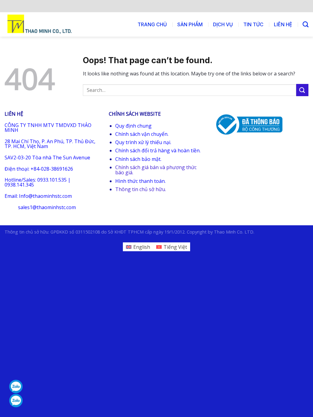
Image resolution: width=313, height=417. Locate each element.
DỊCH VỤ (223, 24)
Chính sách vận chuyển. (141, 134)
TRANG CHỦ (152, 24)
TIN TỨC (253, 24)
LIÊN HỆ (283, 24)
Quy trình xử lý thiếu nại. (143, 142)
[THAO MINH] (40, 24)
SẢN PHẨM (190, 24)
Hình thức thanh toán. (140, 181)
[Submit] (302, 90)
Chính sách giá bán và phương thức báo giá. (156, 170)
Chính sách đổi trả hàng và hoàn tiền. (158, 150)
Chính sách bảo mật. (138, 159)
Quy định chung (133, 125)
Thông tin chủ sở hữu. (140, 189)
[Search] (305, 24)
